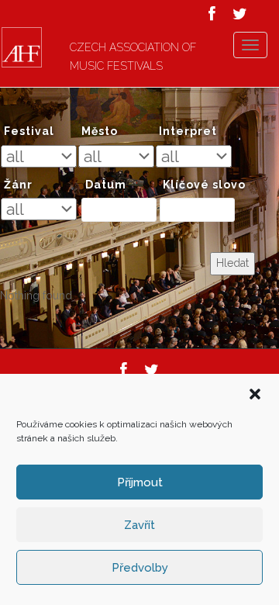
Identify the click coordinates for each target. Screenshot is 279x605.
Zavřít (139, 525)
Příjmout (140, 482)
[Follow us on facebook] (211, 14)
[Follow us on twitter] (239, 14)
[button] (255, 394)
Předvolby (140, 568)
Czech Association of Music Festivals (133, 56)
